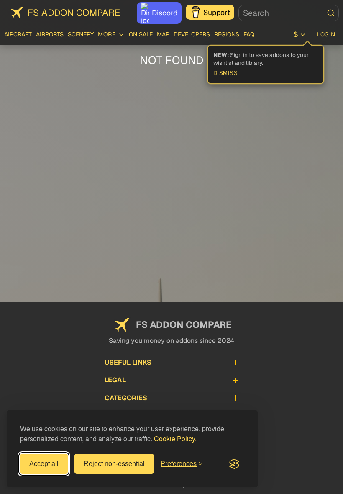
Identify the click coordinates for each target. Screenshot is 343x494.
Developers (192, 34)
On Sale (141, 34)
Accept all (44, 463)
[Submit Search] (331, 13)
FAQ (248, 34)
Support (216, 12)
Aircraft (18, 34)
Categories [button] (126, 398)
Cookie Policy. (175, 438)
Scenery (81, 34)
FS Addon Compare (74, 12)
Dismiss (225, 73)
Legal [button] (115, 380)
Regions (226, 34)
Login (326, 34)
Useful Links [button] (128, 362)
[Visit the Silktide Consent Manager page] (234, 464)
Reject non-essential (114, 463)
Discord (164, 13)
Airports (50, 34)
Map (163, 34)
